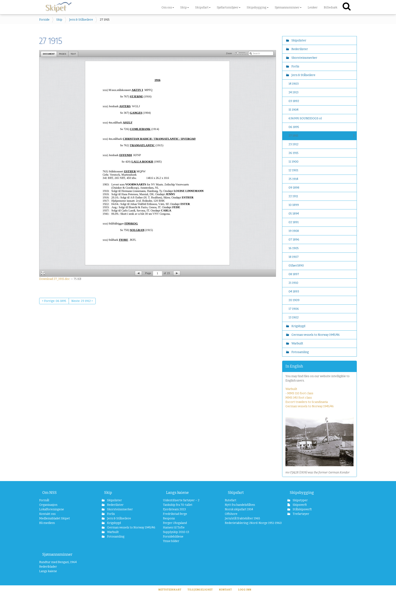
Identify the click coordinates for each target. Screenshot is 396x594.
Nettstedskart (169, 589)
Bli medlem (47, 523)
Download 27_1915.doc (54, 279)
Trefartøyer (300, 514)
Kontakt (225, 589)
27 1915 (293, 135)
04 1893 (294, 291)
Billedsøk (330, 7)
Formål (44, 500)
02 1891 (294, 222)
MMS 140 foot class (298, 397)
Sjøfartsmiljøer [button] (227, 7)
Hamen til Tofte (174, 527)
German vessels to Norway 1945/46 (315, 335)
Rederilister (299, 49)
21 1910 (293, 283)
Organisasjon (48, 505)
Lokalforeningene (51, 509)
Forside (44, 19)
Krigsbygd (298, 326)
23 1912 (293, 144)
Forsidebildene (173, 536)
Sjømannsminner (57, 554)
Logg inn (244, 589)
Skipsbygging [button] (256, 7)
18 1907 (294, 257)
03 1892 (294, 101)
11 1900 (293, 161)
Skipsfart (236, 492)
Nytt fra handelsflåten (240, 505)
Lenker (313, 7)
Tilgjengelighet (200, 589)
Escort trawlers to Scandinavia (306, 402)
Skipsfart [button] (202, 7)
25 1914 (293, 179)
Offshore (231, 514)
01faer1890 (296, 265)
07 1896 (294, 239)
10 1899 (294, 205)
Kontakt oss (47, 514)
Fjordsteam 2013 (174, 509)
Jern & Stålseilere (81, 19)
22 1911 (293, 196)
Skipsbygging (302, 492)
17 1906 (294, 309)
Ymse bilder (171, 541)
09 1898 (294, 187)
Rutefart (230, 500)
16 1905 (294, 248)
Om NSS (49, 492)
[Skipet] (58, 6)
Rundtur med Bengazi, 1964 (58, 562)
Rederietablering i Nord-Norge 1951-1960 (248, 523)
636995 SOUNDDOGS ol (305, 118)
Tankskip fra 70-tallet (177, 505)
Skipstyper (300, 500)
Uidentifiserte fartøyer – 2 (181, 500)
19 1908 (294, 231)
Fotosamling (300, 352)
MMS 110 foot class (300, 393)
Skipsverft (299, 505)
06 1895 (294, 127)
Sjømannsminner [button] (287, 7)
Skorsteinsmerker (304, 58)
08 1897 (294, 274)
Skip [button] (183, 7)
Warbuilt (297, 343)
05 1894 (294, 213)
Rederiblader (48, 566)
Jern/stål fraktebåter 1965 (242, 518)
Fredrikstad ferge (175, 514)
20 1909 (294, 300)
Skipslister (298, 40)
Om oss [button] (166, 7)
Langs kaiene (177, 492)
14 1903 (294, 84)
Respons (169, 518)
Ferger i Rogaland (175, 523)
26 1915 (293, 153)
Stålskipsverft (302, 509)
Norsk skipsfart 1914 (239, 509)
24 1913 (293, 92)
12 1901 (293, 170)
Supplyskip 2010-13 (176, 532)
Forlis (295, 66)
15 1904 (293, 110)
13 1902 (294, 317)
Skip (59, 19)
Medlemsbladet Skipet (54, 518)
